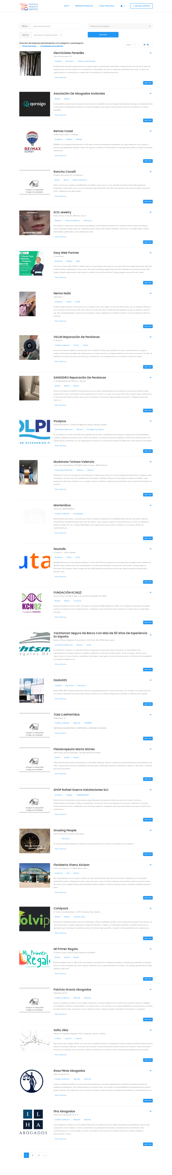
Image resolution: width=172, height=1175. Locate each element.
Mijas (78, 261)
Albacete (76, 723)
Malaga (79, 139)
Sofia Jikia (61, 1030)
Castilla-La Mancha (62, 345)
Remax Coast (63, 131)
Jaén (68, 873)
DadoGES (60, 680)
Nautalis (60, 549)
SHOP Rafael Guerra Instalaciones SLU (81, 789)
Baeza (76, 873)
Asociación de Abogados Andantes (79, 93)
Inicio (66, 6)
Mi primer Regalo (66, 949)
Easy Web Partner (66, 252)
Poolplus (60, 421)
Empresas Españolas (84, 6)
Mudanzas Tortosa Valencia (74, 461)
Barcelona (70, 61)
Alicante (80, 429)
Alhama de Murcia (80, 180)
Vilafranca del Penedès (86, 61)
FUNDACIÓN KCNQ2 (67, 592)
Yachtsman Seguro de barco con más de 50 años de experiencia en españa (100, 634)
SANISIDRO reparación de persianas (80, 377)
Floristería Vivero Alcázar (72, 865)
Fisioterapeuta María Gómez (74, 749)
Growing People (65, 830)
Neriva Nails (62, 293)
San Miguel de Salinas (95, 429)
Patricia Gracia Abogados (72, 989)
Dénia (89, 645)
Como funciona (106, 6)
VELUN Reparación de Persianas (77, 337)
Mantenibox (62, 505)
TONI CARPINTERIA (67, 714)
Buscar (103, 34)
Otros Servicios (60, 77)
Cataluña (58, 61)
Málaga (69, 139)
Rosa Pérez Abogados (69, 1070)
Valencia (80, 470)
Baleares (58, 220)
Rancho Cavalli (65, 171)
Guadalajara (78, 514)
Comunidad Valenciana (64, 429)
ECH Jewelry (62, 212)
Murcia (57, 180)
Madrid (57, 99)
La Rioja (58, 1038)
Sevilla (68, 302)
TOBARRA (88, 723)
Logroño (68, 1038)
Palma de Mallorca (73, 220)
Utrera (77, 557)
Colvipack (61, 908)
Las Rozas (77, 601)
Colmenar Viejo (79, 917)
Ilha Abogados (64, 1111)
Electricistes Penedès (69, 53)
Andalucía (58, 139)
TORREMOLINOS (82, 795)
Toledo (76, 345)
